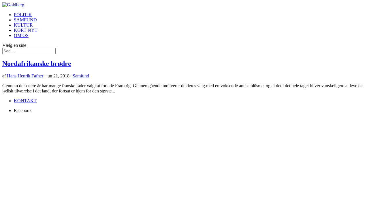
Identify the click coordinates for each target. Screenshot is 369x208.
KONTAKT (25, 100)
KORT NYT (25, 30)
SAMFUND (25, 19)
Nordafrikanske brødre (36, 63)
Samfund (81, 75)
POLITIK (23, 14)
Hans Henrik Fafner (25, 75)
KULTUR (23, 25)
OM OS (21, 35)
